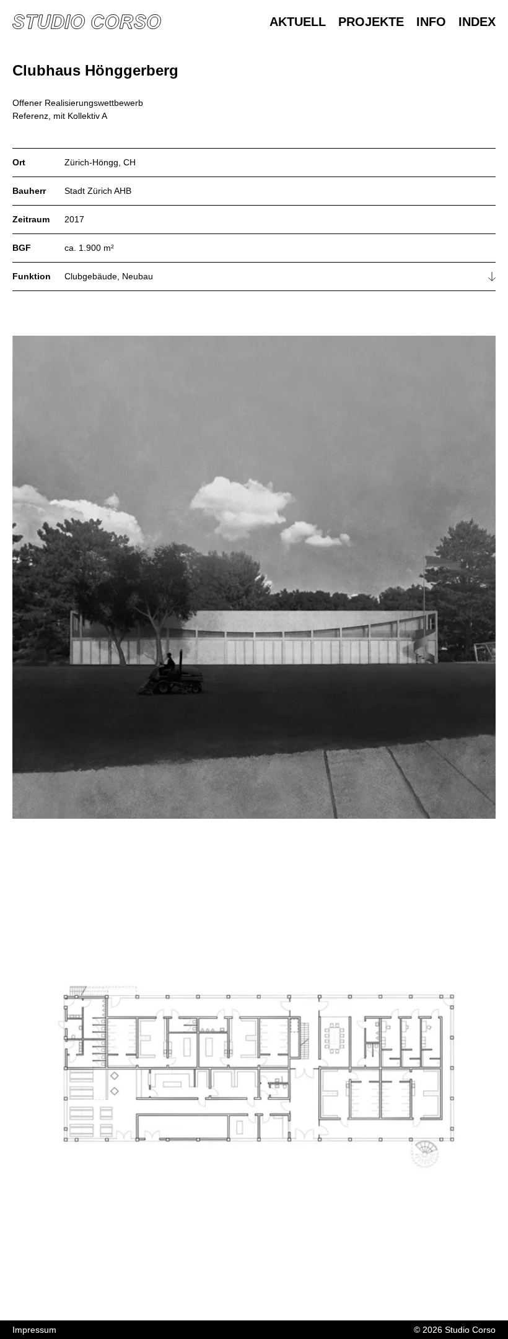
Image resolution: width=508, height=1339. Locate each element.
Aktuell (297, 21)
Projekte (371, 21)
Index (477, 21)
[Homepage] (86, 21)
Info (431, 21)
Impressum (34, 1329)
